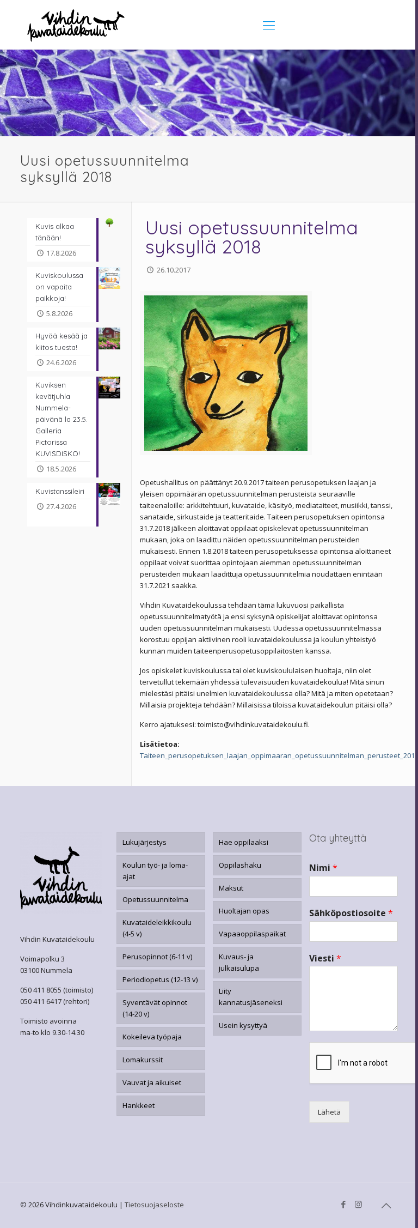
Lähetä (329, 1112)
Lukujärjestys (144, 842)
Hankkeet (138, 1105)
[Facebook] (343, 1204)
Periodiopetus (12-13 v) (160, 979)
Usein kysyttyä (243, 1025)
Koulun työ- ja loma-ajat (155, 870)
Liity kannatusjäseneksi (250, 996)
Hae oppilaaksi (243, 842)
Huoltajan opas (244, 911)
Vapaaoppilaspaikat (252, 934)
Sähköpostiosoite (351, 913)
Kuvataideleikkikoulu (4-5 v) (157, 928)
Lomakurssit (142, 1059)
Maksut (231, 888)
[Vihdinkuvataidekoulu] (76, 24)
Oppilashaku (240, 865)
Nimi (323, 868)
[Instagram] (358, 1204)
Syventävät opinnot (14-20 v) (154, 1008)
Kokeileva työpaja (152, 1037)
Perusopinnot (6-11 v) (157, 956)
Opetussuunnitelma (155, 899)
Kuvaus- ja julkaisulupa (239, 962)
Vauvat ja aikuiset (151, 1082)
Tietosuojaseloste (154, 1204)
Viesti (325, 958)
